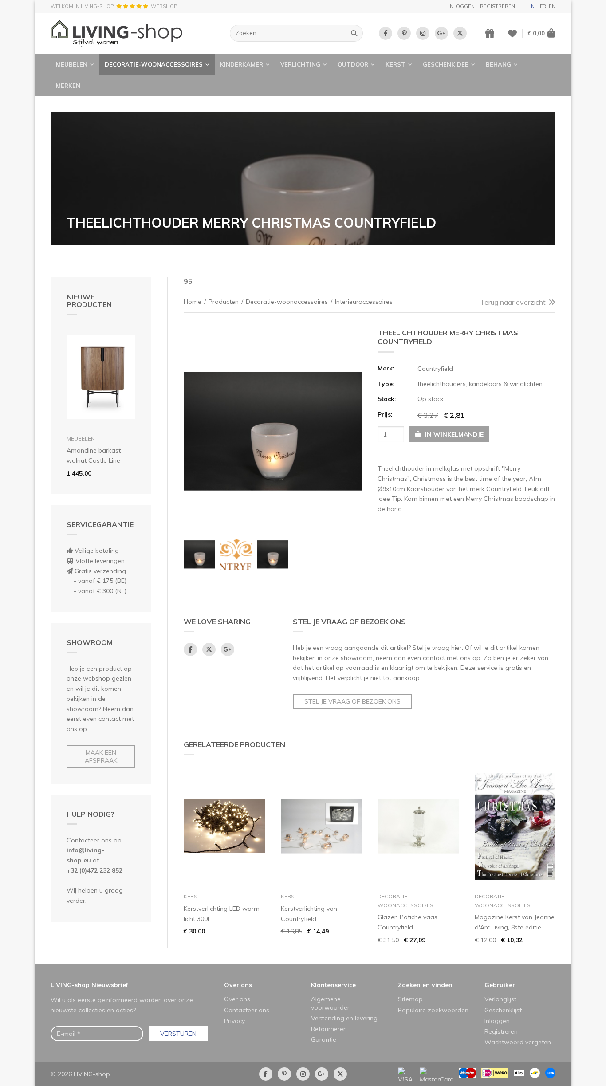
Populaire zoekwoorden (433, 1010)
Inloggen (462, 6)
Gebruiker (499, 985)
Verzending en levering (344, 1018)
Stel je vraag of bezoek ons (352, 701)
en (552, 6)
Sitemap (410, 999)
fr (543, 6)
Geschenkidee (445, 64)
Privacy (234, 1021)
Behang (498, 64)
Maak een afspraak (101, 756)
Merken (68, 85)
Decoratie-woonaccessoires (154, 64)
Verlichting (300, 64)
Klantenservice (333, 985)
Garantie (323, 1039)
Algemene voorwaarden (331, 1003)
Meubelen (71, 64)
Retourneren (329, 1029)
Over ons (238, 985)
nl (534, 6)
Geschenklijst (503, 1010)
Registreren (497, 6)
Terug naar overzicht (513, 302)
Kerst (395, 64)
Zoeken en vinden (425, 985)
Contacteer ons (246, 1010)
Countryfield (435, 369)
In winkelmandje (453, 434)
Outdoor (353, 64)
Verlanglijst (500, 999)
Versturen (178, 1034)
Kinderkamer (241, 64)
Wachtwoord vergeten (517, 1042)
